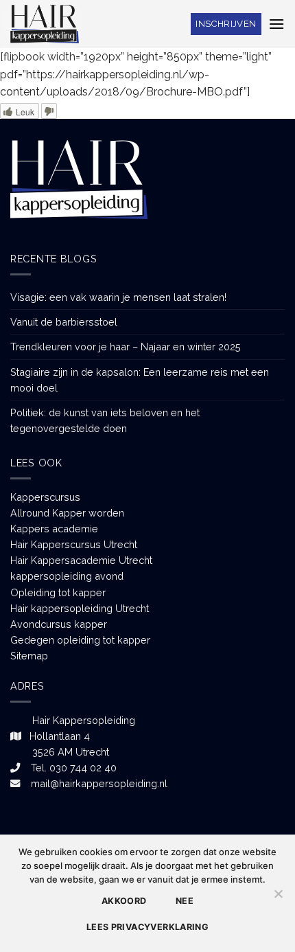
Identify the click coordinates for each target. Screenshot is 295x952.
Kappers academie (54, 528)
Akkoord (124, 901)
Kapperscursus (45, 497)
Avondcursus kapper (58, 624)
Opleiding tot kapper (58, 592)
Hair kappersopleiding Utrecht (79, 608)
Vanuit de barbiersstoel (63, 322)
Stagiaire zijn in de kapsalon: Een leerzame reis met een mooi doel (139, 380)
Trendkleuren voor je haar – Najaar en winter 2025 (125, 346)
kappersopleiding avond (66, 576)
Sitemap (29, 655)
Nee (184, 901)
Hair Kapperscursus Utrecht (73, 544)
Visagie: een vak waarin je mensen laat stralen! (118, 297)
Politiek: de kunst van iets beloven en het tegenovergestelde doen (105, 420)
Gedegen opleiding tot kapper (80, 640)
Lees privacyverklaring (147, 927)
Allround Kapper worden (67, 513)
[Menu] (276, 24)
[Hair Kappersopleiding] (44, 24)
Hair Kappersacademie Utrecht (81, 560)
